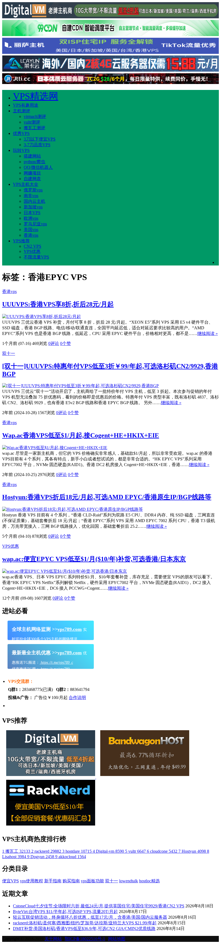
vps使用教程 (31, 881)
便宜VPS (10, 881)
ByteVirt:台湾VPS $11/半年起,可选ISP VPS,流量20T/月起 (65, 911)
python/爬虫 (34, 161)
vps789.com (69, 629)
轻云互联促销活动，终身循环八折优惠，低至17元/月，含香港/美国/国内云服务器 (90, 917)
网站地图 (116, 938)
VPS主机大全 (25, 184)
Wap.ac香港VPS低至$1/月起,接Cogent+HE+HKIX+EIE (80, 435)
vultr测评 (32, 122)
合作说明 (77, 697)
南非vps (31, 195)
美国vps (31, 229)
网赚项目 (32, 173)
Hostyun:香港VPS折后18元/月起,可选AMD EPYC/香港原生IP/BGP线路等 (106, 497)
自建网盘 (32, 178)
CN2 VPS (32, 246)
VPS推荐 (21, 241)
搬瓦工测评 (34, 127)
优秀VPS (21, 133)
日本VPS (32, 212)
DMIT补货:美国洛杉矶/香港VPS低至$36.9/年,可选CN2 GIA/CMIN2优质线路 (84, 928)
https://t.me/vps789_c (56, 662)
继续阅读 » (207, 333)
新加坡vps (33, 207)
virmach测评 (35, 116)
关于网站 (53, 938)
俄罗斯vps (33, 190)
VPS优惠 (32, 251)
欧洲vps (31, 218)
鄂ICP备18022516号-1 (85, 938)
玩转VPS (21, 150)
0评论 (53, 343)
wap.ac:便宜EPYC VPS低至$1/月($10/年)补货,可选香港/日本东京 (94, 558)
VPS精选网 (35, 96)
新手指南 (52, 881)
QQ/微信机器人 (38, 167)
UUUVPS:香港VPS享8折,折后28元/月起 (58, 304)
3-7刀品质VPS (37, 144)
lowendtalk (128, 881)
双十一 (8, 353)
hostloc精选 (149, 881)
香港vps (31, 235)
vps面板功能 (92, 881)
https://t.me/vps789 (55, 669)
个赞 (65, 343)
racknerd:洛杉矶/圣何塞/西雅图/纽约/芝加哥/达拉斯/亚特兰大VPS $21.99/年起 (85, 923)
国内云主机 (34, 201)
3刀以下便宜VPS (40, 139)
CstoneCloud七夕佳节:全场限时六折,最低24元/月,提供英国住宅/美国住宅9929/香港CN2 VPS (98, 906)
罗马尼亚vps (35, 224)
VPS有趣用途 (25, 105)
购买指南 (71, 881)
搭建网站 (32, 156)
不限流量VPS (36, 257)
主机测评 (21, 111)
